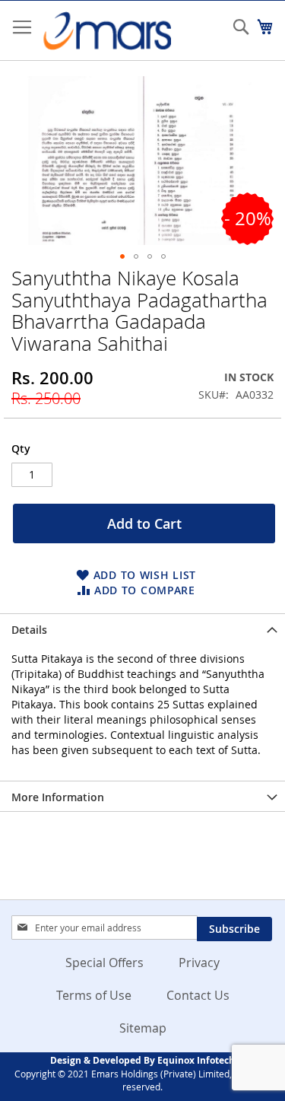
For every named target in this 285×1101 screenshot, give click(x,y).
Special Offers (104, 962)
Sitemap (142, 1028)
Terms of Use (93, 995)
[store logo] (106, 30)
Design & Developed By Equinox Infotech (142, 1060)
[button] (122, 256)
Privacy (199, 962)
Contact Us (198, 995)
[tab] (142, 628)
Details (29, 629)
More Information (57, 797)
